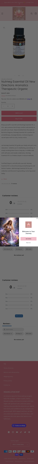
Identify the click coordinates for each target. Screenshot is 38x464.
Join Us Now (28, 238)
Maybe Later (28, 242)
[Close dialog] (37, 218)
